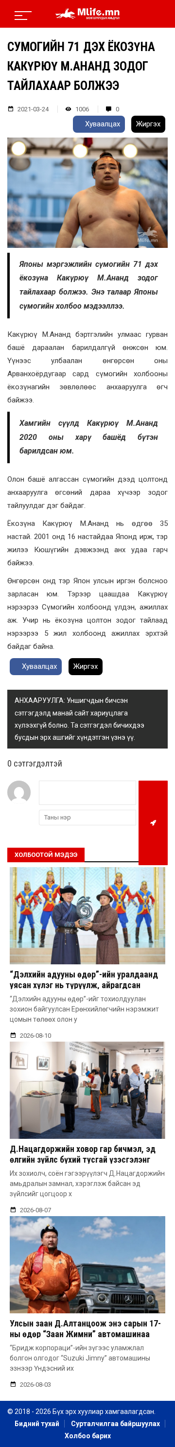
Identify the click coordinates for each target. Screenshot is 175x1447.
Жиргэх (148, 124)
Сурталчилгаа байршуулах (115, 1424)
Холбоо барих (88, 1436)
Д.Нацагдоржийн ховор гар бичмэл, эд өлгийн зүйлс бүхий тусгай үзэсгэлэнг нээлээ (83, 1159)
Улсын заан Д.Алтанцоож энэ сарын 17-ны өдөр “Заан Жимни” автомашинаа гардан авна (85, 1333)
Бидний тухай (37, 1424)
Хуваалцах (101, 124)
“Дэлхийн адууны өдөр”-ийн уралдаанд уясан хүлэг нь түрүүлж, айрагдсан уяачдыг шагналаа (84, 984)
